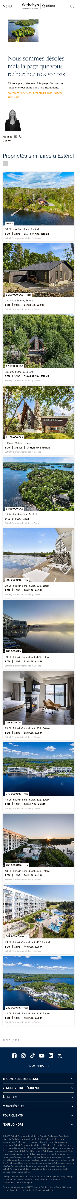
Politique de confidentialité (15, 1176)
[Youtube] (41, 1056)
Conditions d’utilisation (21, 1190)
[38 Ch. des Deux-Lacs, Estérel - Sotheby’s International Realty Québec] (38, 206)
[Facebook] (14, 1056)
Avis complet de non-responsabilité (47, 1176)
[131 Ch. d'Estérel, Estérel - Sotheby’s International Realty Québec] (38, 278)
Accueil (7, 1040)
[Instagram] (23, 1056)
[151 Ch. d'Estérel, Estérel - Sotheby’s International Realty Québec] (38, 349)
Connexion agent (24, 1182)
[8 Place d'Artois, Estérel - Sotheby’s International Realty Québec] (38, 420)
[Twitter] (60, 1056)
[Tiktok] (32, 1056)
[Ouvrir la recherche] (68, 6)
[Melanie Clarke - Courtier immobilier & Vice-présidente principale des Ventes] (12, 118)
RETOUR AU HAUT (37, 1066)
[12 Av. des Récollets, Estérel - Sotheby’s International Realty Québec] (38, 492)
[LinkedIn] (51, 1056)
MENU (7, 6)
